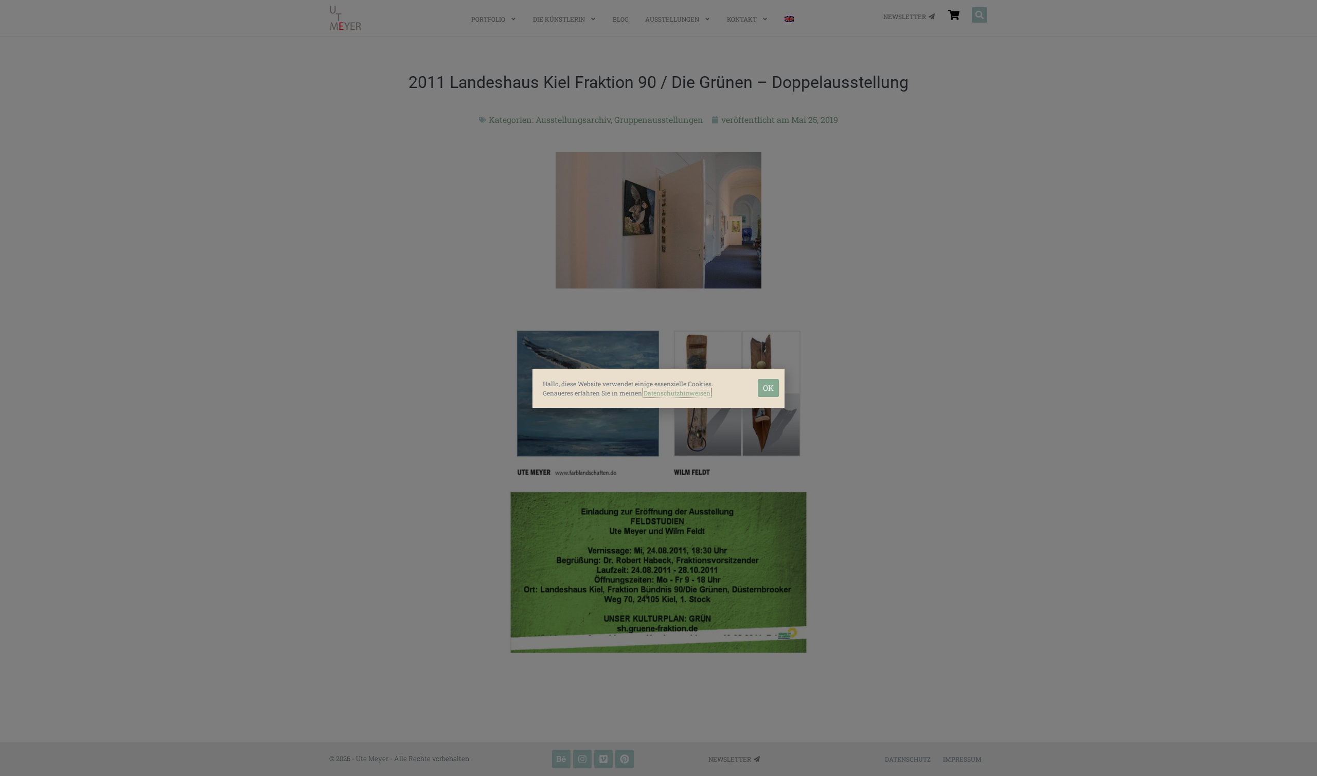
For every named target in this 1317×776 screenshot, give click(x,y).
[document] (658, 388)
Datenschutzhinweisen (677, 393)
